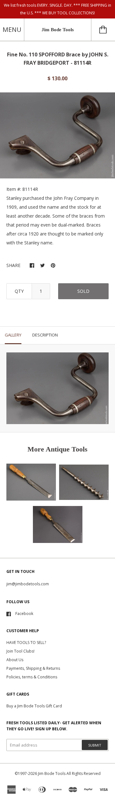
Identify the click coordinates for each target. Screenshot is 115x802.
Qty (19, 291)
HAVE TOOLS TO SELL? (26, 642)
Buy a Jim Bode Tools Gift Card (34, 706)
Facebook (24, 613)
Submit (94, 745)
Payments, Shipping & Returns (33, 668)
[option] (57, 135)
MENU (12, 29)
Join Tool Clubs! (20, 651)
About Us (14, 659)
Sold (83, 291)
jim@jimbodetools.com (27, 584)
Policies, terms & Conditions (31, 677)
